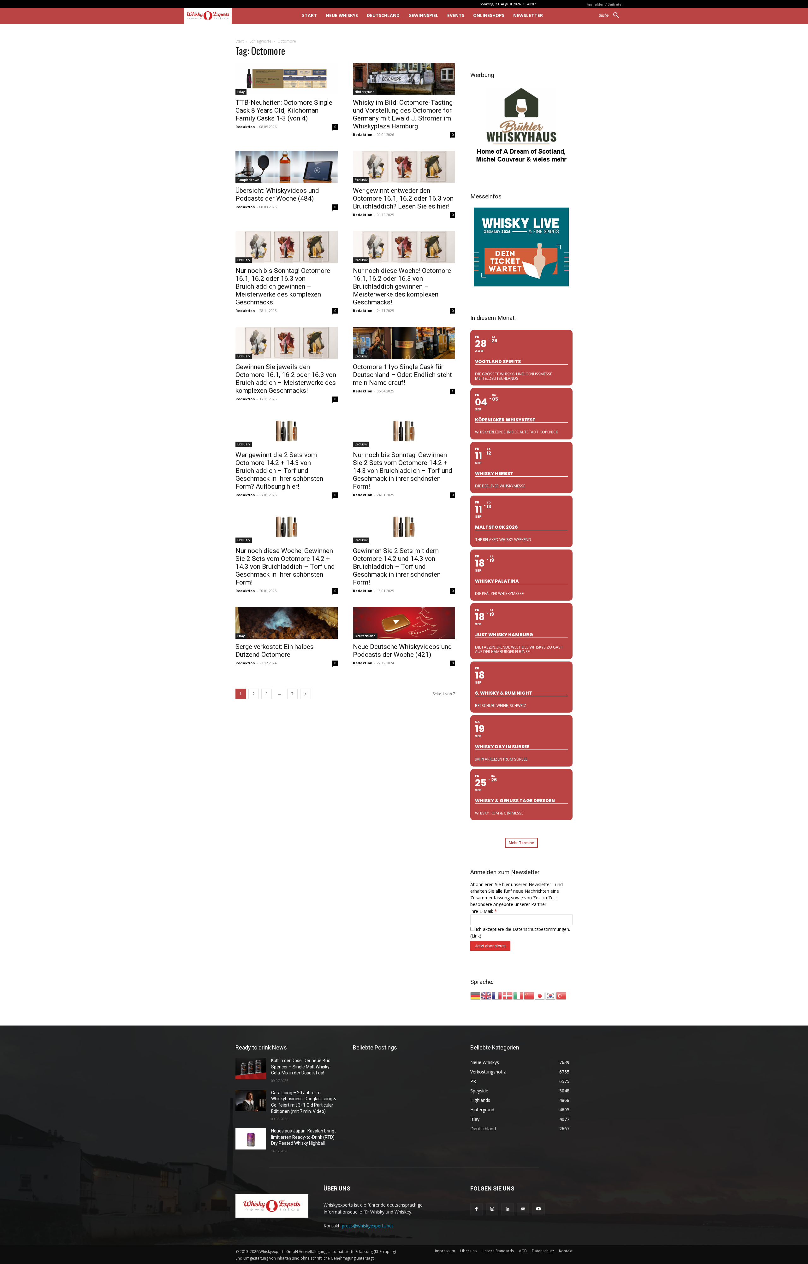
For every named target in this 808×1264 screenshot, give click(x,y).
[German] (475, 995)
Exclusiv (361, 180)
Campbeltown (248, 180)
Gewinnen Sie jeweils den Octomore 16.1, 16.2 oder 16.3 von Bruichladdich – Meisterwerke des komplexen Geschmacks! (285, 378)
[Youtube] (538, 1209)
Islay (241, 92)
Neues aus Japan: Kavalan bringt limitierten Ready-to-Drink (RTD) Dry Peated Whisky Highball (303, 1137)
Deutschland (365, 636)
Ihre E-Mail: (483, 911)
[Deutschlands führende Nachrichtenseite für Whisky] (234, 16)
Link (476, 936)
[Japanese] (540, 995)
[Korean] (550, 995)
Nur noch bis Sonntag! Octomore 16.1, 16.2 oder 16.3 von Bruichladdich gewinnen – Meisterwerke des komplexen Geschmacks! (282, 286)
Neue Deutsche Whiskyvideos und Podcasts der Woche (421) (402, 650)
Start (239, 41)
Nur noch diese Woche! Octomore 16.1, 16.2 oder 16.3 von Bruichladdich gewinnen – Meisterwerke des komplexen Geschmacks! (402, 286)
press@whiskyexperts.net (367, 1226)
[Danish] (507, 995)
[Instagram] (492, 1209)
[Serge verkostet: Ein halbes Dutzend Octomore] (286, 623)
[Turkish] (561, 995)
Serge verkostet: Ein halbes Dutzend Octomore (274, 650)
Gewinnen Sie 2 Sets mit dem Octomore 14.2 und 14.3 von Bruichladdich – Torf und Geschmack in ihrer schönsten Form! (397, 566)
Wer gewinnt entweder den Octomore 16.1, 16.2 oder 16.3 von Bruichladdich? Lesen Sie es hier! (403, 198)
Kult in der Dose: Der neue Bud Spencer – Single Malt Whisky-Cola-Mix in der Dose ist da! (301, 1066)
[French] (497, 995)
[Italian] (518, 995)
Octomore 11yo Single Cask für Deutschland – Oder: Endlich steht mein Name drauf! (402, 374)
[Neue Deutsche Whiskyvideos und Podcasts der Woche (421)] (404, 623)
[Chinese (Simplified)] (529, 995)
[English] (486, 995)
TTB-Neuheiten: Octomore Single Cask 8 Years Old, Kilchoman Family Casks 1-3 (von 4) (283, 110)
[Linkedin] (507, 1209)
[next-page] (305, 694)
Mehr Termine (521, 842)
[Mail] (523, 1209)
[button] (611, 15)
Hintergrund (365, 92)
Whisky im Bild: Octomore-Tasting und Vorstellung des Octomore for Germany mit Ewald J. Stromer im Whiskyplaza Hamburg (403, 114)
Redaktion (245, 126)
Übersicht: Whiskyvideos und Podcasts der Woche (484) (277, 194)
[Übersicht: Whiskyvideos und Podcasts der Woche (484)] (286, 167)
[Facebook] (476, 1209)
